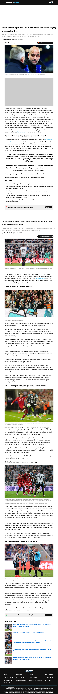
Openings (19, 674)
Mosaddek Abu (8, 233)
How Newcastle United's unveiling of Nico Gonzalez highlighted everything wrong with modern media (29, 187)
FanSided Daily (8, 677)
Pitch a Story (20, 677)
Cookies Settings (9, 683)
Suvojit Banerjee (8, 39)
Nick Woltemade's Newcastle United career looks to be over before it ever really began (29, 192)
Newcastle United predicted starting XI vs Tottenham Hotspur (25, 184)
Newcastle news (22, 132)
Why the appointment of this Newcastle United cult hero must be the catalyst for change (28, 200)
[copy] (14, 43)
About (5, 674)
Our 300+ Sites (49, 674)
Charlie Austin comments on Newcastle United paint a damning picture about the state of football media (28, 196)
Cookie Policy (8, 680)
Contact (31, 674)
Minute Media (11, 687)
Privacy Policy (33, 677)
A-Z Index (48, 680)
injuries (17, 115)
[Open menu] (4, 2)
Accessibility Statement (36, 680)
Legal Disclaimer (21, 680)
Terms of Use (49, 677)
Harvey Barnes (40, 278)
